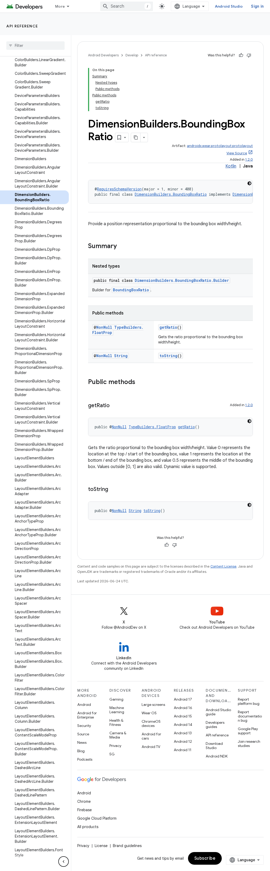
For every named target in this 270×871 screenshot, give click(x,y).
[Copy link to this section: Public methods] (140, 382)
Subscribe (205, 858)
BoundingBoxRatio (131, 289)
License (101, 846)
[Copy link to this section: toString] (113, 489)
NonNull (104, 327)
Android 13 (183, 733)
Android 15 (183, 716)
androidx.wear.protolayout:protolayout (220, 146)
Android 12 (183, 741)
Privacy (115, 745)
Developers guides (215, 724)
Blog (81, 751)
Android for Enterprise (87, 715)
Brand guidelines (127, 846)
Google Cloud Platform (97, 818)
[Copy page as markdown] (136, 137)
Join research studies (249, 743)
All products (87, 826)
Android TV (151, 746)
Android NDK (217, 756)
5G (112, 754)
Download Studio (214, 745)
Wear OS (149, 713)
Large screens (153, 704)
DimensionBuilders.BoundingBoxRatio (171, 194)
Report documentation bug (250, 716)
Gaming (116, 699)
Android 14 (183, 724)
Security (84, 725)
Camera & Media (117, 735)
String (121, 355)
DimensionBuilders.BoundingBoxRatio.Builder (182, 280)
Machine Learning (116, 709)
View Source (236, 153)
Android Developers (103, 55)
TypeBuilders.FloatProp (152, 426)
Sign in (257, 6)
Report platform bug (248, 701)
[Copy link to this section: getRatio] (115, 406)
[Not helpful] (249, 55)
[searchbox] (35, 45)
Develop (132, 55)
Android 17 (183, 699)
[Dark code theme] (249, 183)
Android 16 (183, 707)
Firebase (84, 810)
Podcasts (84, 759)
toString (168, 355)
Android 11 (182, 749)
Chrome (84, 801)
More (60, 6)
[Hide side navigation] (63, 861)
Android (84, 704)
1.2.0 (249, 159)
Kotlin (230, 166)
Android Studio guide (218, 711)
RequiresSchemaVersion (119, 188)
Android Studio (229, 6)
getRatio (168, 327)
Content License (223, 566)
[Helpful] (241, 55)
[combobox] (126, 6)
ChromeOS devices (151, 723)
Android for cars (151, 736)
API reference (22, 26)
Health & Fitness (116, 722)
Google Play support (248, 730)
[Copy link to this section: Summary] (122, 246)
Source (83, 734)
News (81, 742)
